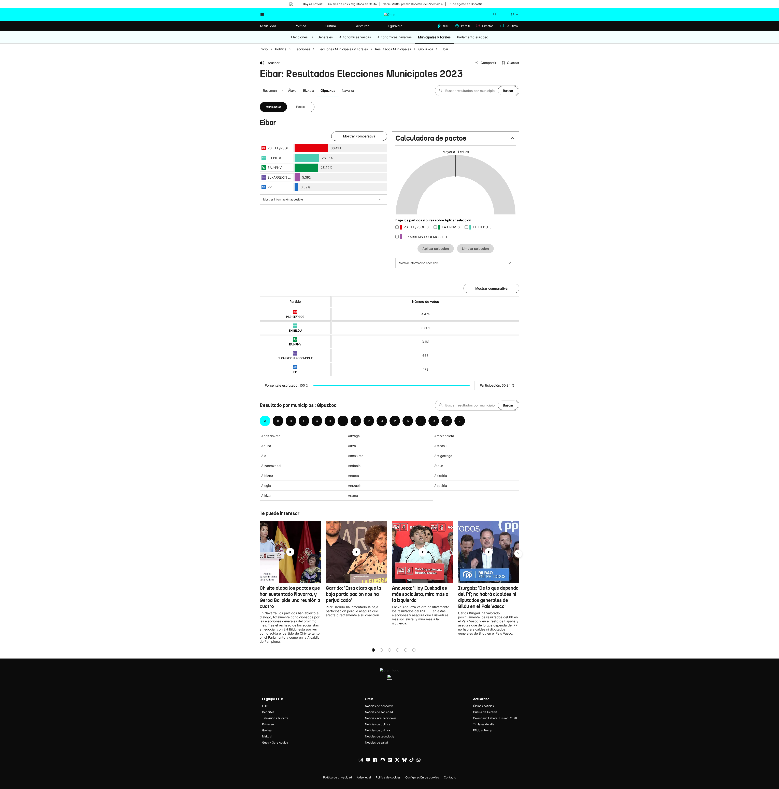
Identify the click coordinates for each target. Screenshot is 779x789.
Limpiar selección (475, 249)
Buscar (508, 91)
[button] (455, 140)
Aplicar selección (435, 249)
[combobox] (470, 90)
